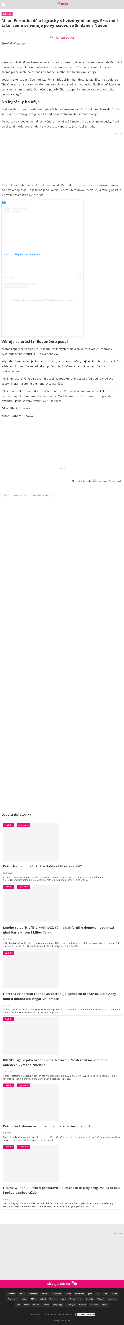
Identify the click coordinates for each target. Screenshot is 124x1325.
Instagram (33, 1293)
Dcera (105, 1304)
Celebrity (7, 14)
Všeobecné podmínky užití (58, 1314)
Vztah (24, 1299)
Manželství (79, 1293)
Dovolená (94, 1304)
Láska (63, 1299)
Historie (82, 1304)
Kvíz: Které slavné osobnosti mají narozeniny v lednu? (46, 1126)
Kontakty (35, 1314)
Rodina (22, 1293)
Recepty (53, 1299)
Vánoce (101, 1299)
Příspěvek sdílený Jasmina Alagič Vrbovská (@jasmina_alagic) (42, 300)
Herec (6, 495)
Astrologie (70, 1304)
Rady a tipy (57, 1304)
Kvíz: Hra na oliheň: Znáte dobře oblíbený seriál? (42, 866)
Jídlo (90, 1293)
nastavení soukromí (86, 1314)
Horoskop (112, 1299)
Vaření (43, 1299)
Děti (105, 1293)
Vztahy (44, 1293)
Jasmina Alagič (21, 495)
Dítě (98, 1293)
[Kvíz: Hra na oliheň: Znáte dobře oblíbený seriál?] (31, 842)
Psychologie (13, 1299)
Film (18, 1304)
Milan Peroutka (41, 495)
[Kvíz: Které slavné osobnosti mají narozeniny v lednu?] (31, 1102)
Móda (33, 1299)
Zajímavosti (23, 825)
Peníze (114, 1293)
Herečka (89, 1299)
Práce (26, 1304)
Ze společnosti (76, 1299)
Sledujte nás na (59, 1284)
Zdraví (68, 1293)
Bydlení (36, 1304)
